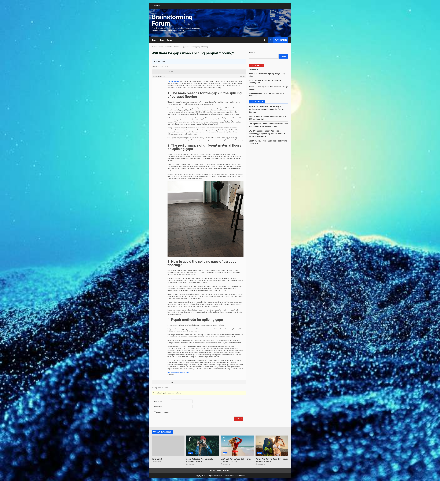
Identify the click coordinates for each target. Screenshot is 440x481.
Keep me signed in (162, 413)
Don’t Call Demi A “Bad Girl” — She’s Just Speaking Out (237, 446)
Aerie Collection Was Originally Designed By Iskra (202, 446)
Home (154, 40)
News (162, 40)
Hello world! (253, 69)
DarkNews (228, 475)
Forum (169, 40)
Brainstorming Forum (172, 20)
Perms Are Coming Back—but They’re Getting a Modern (272, 446)
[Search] (264, 40)
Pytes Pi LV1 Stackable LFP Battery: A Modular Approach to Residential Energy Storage (266, 109)
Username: (158, 401)
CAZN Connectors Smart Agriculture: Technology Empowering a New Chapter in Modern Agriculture (267, 133)
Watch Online (281, 40)
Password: (158, 407)
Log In (239, 418)
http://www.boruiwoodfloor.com (178, 373)
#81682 (242, 76)
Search (252, 52)
